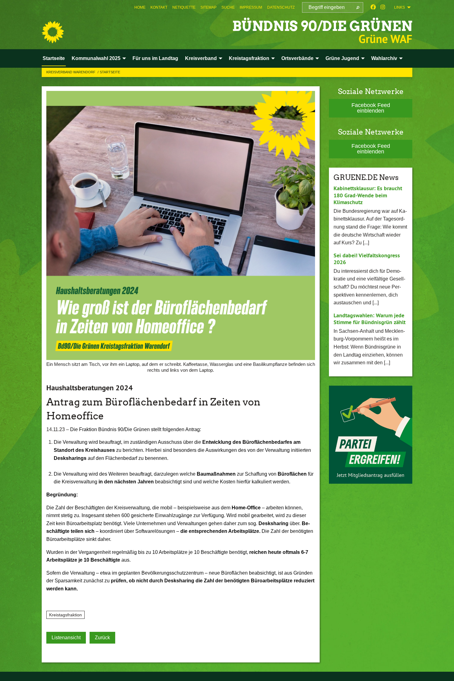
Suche (228, 7)
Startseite (110, 72)
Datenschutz (281, 7)
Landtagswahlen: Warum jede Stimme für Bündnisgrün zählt (370, 319)
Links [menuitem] (399, 7)
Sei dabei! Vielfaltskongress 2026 (367, 259)
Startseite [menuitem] (54, 58)
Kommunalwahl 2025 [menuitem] (96, 58)
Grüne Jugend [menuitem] (342, 58)
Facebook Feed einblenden (370, 108)
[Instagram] (383, 7)
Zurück (102, 637)
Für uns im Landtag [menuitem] (155, 58)
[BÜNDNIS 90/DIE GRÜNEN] (53, 32)
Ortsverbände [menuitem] (297, 58)
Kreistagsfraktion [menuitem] (249, 58)
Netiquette (183, 7)
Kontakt (158, 7)
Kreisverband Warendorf (71, 72)
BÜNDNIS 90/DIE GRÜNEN (322, 26)
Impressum (251, 7)
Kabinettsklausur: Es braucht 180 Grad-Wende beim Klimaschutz (368, 195)
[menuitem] (139, 7)
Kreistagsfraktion (65, 614)
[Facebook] (373, 7)
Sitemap (208, 7)
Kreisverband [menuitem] (201, 58)
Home (139, 7)
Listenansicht (66, 637)
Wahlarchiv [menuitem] (384, 58)
